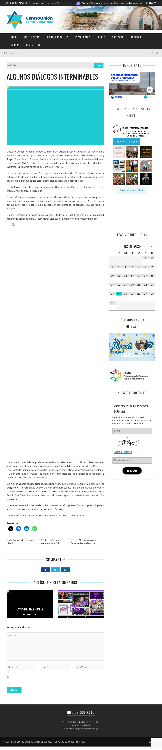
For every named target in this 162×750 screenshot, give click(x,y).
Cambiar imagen (123, 451)
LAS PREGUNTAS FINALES (30, 609)
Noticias (136, 37)
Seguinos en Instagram (126, 141)
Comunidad (31, 614)
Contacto (151, 3)
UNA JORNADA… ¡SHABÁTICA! (81, 609)
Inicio (13, 37)
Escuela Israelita (57, 37)
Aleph (99, 65)
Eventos (14, 45)
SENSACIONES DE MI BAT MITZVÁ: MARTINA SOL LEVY (132, 352)
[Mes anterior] (112, 246)
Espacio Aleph (83, 37)
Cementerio (33, 45)
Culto (101, 37)
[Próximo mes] (152, 246)
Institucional (32, 37)
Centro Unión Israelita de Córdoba (35, 741)
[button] (119, 152)
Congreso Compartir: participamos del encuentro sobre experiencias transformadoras (104, 3)
